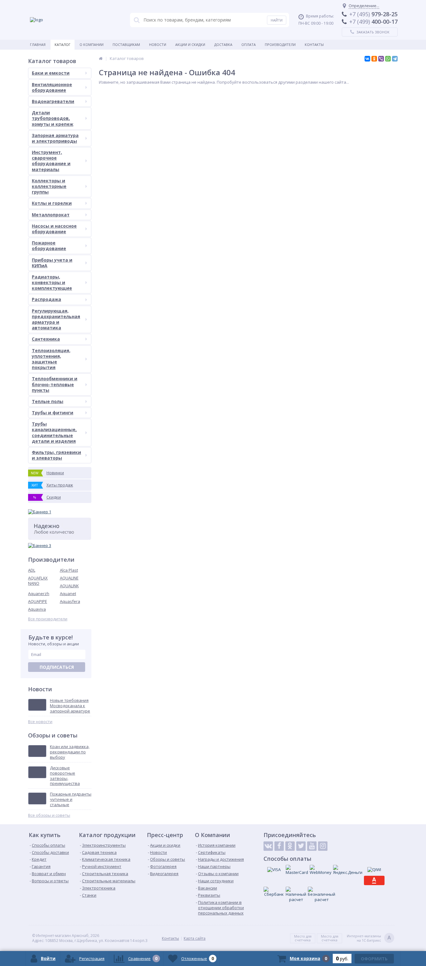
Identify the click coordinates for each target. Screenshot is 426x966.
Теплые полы (47, 401)
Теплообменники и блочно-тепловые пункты (54, 384)
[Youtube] (312, 846)
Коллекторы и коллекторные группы (49, 186)
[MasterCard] (297, 870)
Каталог (62, 44)
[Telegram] (395, 59)
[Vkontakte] (268, 846)
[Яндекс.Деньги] (347, 870)
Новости (157, 44)
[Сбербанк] (274, 892)
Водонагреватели (53, 101)
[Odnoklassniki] (290, 846)
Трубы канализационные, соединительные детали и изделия (54, 432)
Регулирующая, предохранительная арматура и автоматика (56, 319)
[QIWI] (374, 869)
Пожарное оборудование (49, 245)
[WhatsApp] (388, 59)
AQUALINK (69, 586)
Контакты (314, 44)
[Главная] (101, 58)
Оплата (248, 44)
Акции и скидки (190, 44)
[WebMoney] (321, 870)
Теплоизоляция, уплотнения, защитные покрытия (51, 359)
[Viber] (381, 59)
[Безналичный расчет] (321, 894)
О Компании (92, 44)
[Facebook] (279, 846)
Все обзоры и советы (49, 815)
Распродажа (46, 299)
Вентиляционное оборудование (52, 87)
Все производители (47, 619)
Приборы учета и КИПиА (52, 263)
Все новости (40, 721)
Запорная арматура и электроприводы (55, 138)
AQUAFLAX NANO (38, 580)
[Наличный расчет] (296, 894)
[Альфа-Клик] (374, 880)
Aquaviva (37, 609)
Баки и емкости (51, 73)
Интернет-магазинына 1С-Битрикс (369, 938)
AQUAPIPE (37, 601)
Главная (38, 44)
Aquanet (68, 593)
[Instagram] (322, 846)
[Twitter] (301, 846)
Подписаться (57, 667)
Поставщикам (126, 44)
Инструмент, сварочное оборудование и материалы (51, 160)
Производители (280, 44)
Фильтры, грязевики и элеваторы (56, 455)
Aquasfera (70, 601)
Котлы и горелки (52, 203)
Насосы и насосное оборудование (54, 228)
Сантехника (46, 339)
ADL (31, 570)
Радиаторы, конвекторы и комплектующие (52, 282)
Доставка (223, 44)
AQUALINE (69, 578)
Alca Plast (69, 570)
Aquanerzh (38, 593)
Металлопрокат (51, 215)
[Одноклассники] (374, 59)
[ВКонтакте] (367, 59)
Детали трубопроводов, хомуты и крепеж (52, 118)
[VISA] (274, 869)
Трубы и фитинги (52, 413)
